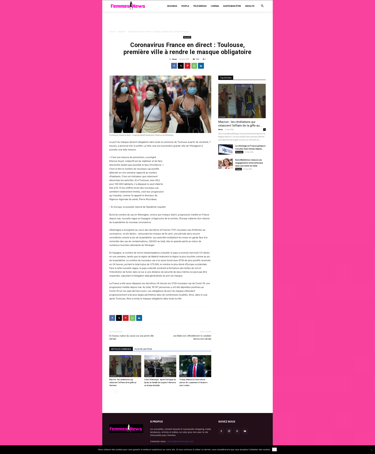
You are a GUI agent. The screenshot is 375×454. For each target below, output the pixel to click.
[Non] (371, 449)
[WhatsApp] (194, 66)
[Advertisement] (187, 37)
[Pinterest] (187, 66)
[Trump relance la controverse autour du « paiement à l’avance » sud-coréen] (195, 366)
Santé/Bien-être (232, 6)
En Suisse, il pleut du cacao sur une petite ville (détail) (131, 337)
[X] (181, 66)
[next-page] (116, 391)
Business (172, 6)
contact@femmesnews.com (180, 441)
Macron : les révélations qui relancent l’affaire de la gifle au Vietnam (122, 382)
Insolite (249, 6)
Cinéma (215, 6)
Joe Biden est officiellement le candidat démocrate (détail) (192, 337)
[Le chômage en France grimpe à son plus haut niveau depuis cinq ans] (225, 149)
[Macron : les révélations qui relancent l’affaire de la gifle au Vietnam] (125, 366)
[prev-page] (111, 391)
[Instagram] (229, 431)
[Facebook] (174, 66)
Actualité (113, 376)
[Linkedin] (201, 66)
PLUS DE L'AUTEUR (143, 349)
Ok (274, 449)
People (185, 6)
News (174, 59)
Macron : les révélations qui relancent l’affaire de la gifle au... (240, 123)
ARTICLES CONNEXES (121, 349)
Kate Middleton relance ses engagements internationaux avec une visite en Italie (249, 163)
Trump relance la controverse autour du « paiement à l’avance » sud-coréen (193, 382)
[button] (262, 6)
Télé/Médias (200, 6)
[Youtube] (245, 431)
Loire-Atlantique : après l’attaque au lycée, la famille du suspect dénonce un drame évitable (160, 382)
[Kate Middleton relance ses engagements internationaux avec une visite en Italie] (225, 163)
